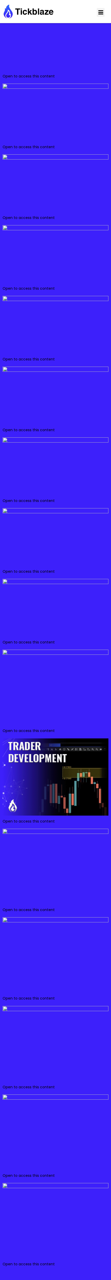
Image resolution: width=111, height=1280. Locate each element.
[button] (101, 12)
